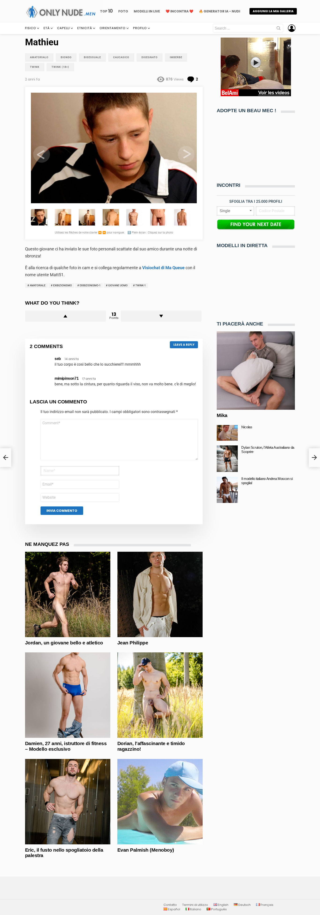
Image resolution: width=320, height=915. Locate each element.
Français (266, 905)
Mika (222, 415)
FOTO (123, 11)
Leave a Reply (183, 345)
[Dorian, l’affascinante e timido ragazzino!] (160, 695)
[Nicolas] (227, 433)
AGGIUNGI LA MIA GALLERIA (273, 11)
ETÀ (47, 28)
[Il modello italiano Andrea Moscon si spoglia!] (227, 490)
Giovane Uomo (118, 285)
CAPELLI (63, 28)
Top (106, 11)
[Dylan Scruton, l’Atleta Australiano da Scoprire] (227, 458)
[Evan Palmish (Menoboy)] (160, 801)
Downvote (161, 316)
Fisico (30, 28)
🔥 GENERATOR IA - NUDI (219, 11)
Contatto (170, 905)
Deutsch (244, 905)
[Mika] (256, 370)
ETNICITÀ (84, 28)
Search (278, 29)
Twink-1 (140, 285)
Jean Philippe (132, 642)
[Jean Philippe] (160, 594)
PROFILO (140, 28)
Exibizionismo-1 (90, 285)
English (222, 905)
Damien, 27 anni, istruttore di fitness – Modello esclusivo (66, 746)
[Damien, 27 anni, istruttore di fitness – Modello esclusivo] (67, 695)
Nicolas (246, 427)
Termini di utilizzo (195, 905)
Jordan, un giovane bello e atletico (64, 642)
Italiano (195, 909)
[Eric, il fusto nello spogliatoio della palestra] (67, 801)
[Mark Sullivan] (5, 457)
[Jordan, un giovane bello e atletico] (67, 594)
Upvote (65, 316)
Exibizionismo (62, 285)
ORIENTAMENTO (113, 28)
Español (173, 909)
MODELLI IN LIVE (147, 11)
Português (218, 909)
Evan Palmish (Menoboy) (145, 850)
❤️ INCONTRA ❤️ (179, 11)
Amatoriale (37, 285)
